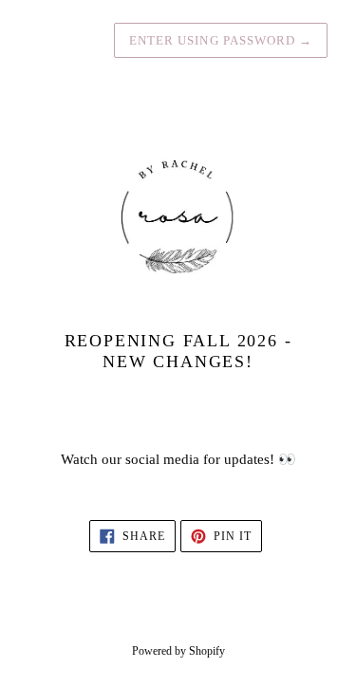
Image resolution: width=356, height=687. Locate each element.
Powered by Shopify (178, 651)
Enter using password (220, 40)
